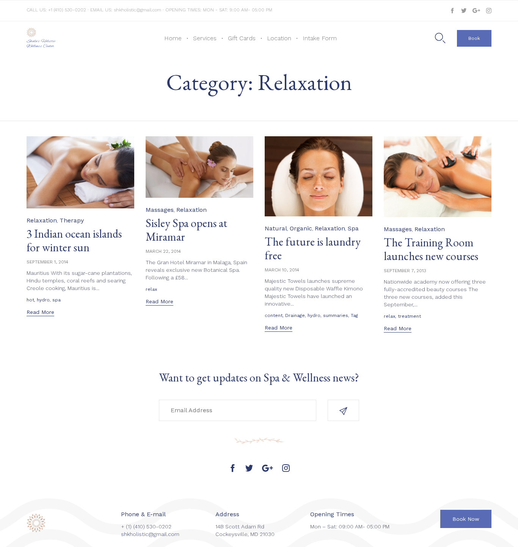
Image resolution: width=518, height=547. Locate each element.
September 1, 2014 (47, 262)
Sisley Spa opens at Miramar (186, 230)
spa (56, 300)
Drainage (295, 315)
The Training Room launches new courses (431, 249)
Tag (354, 315)
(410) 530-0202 (152, 526)
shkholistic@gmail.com (137, 10)
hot (30, 300)
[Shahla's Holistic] (48, 32)
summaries (335, 315)
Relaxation (42, 220)
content (274, 315)
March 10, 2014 (282, 270)
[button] (474, 38)
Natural (276, 228)
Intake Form (320, 38)
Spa (353, 228)
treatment (409, 316)
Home (173, 38)
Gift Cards (242, 38)
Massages (160, 209)
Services (205, 38)
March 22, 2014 (163, 251)
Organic (301, 228)
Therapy (72, 220)
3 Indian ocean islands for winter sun (74, 240)
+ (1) (127, 526)
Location (279, 38)
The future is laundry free (313, 248)
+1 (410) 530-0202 (68, 10)
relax (151, 289)
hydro (43, 300)
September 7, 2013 (405, 270)
